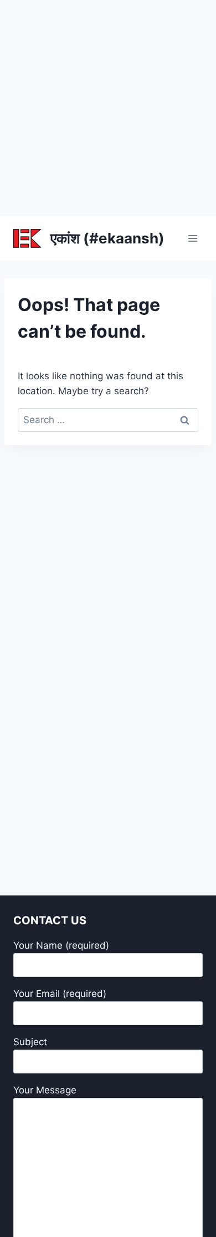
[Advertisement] (108, 108)
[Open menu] (192, 238)
